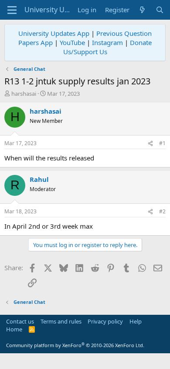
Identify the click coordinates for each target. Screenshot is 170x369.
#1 (162, 143)
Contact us (20, 321)
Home (14, 329)
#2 (162, 211)
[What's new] (142, 10)
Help (135, 321)
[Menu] (12, 10)
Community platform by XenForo (75, 345)
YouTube (72, 42)
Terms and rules (61, 321)
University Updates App (53, 33)
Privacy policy (105, 321)
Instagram (107, 42)
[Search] (159, 10)
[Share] (150, 144)
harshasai (23, 93)
